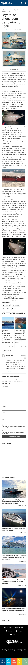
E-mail (4, 412)
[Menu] (25, 3)
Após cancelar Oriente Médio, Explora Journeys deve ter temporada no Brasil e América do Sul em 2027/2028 (13, 501)
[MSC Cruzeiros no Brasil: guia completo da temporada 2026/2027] (14, 518)
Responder (9, 371)
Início (3, 10)
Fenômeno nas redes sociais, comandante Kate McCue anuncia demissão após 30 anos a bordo (20, 336)
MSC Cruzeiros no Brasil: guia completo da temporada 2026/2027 (13, 529)
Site (3, 419)
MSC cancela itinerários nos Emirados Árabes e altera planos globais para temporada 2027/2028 (14, 581)
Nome (4, 406)
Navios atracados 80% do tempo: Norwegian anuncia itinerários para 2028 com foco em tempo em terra (14, 557)
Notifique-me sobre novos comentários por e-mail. (13, 427)
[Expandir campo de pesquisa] (21, 3)
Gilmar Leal (9, 355)
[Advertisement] (14, 460)
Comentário (5, 386)
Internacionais (9, 10)
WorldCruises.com (9, 30)
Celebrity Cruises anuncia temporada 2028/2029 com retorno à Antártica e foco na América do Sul (7, 336)
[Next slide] (24, 332)
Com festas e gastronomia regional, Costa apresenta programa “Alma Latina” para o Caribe (13, 610)
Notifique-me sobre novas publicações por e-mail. (13, 433)
